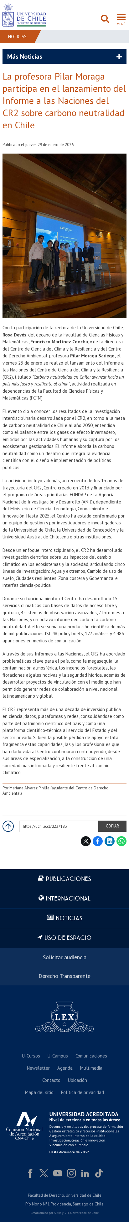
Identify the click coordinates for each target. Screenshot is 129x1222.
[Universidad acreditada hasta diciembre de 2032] (64, 1132)
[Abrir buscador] (105, 19)
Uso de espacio (68, 938)
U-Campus (58, 1056)
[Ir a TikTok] (99, 1173)
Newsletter (38, 1068)
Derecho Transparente (64, 975)
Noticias (17, 36)
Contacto (51, 1080)
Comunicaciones (91, 1056)
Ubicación (77, 1080)
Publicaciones (68, 879)
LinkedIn (110, 841)
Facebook (98, 841)
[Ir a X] (43, 1173)
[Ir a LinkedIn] (85, 1173)
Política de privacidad (82, 1092)
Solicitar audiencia (64, 957)
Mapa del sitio (39, 1092)
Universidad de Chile (84, 1213)
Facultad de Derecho (46, 1195)
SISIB (57, 1213)
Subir (8, 826)
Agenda (65, 1068)
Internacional (68, 899)
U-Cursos (31, 1056)
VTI (66, 1213)
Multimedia (91, 1068)
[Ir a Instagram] (71, 1173)
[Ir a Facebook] (30, 1173)
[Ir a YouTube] (57, 1173)
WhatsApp (121, 841)
